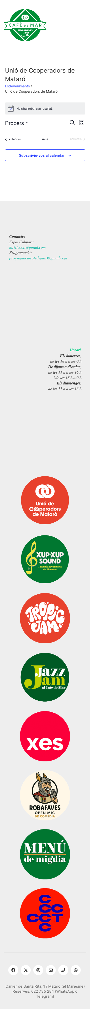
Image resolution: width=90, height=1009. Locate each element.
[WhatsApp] (76, 970)
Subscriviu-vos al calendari (42, 155)
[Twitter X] (26, 970)
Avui (45, 139)
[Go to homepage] (25, 25)
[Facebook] (13, 970)
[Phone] (63, 970)
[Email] (51, 970)
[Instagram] (38, 970)
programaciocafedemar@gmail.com (38, 257)
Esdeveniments (17, 86)
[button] (83, 25)
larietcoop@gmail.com (27, 247)
